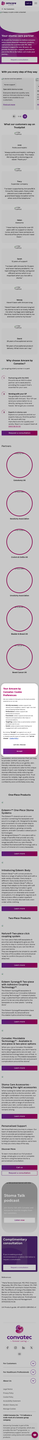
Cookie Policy (14, 738)
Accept (19, 751)
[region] (19, 720)
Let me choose (19, 745)
